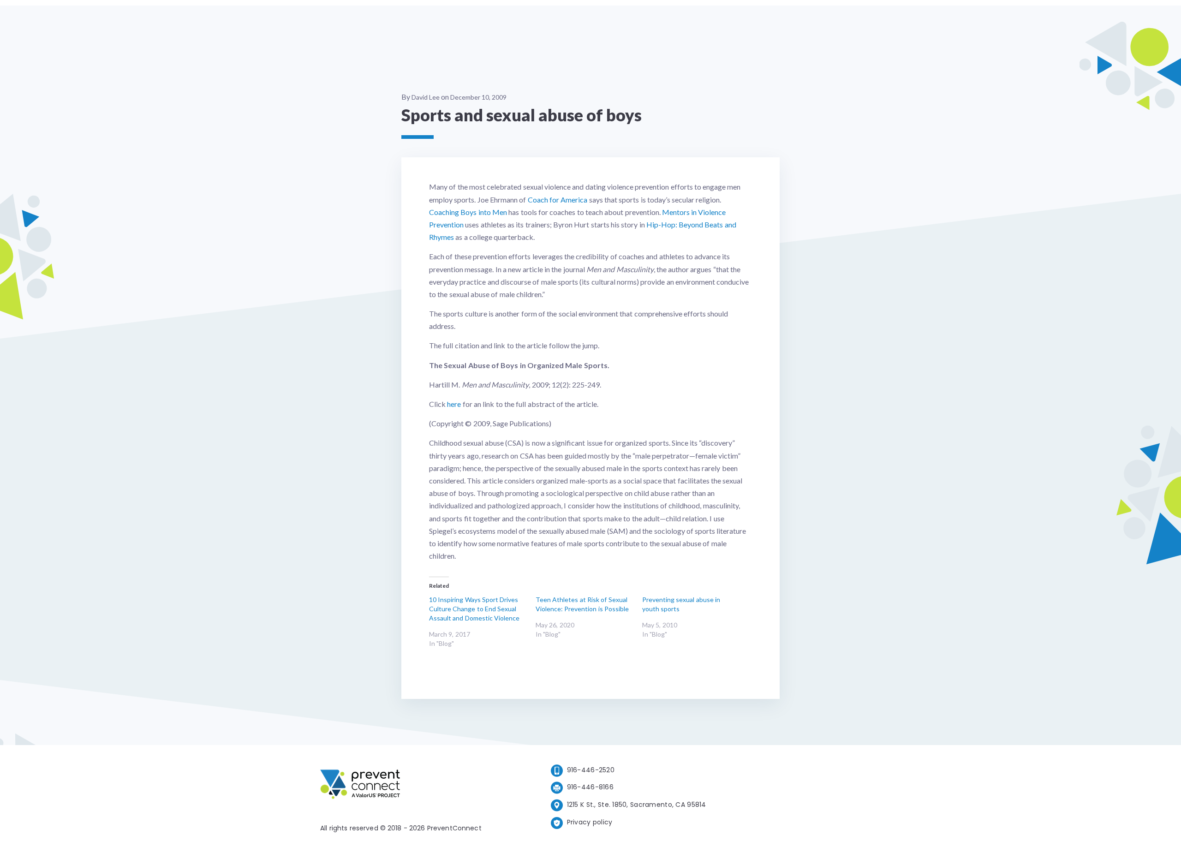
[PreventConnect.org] (397, 786)
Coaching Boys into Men (468, 212)
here (454, 404)
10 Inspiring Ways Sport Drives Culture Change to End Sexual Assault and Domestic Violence (474, 609)
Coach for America (558, 199)
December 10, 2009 (478, 97)
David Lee (426, 97)
